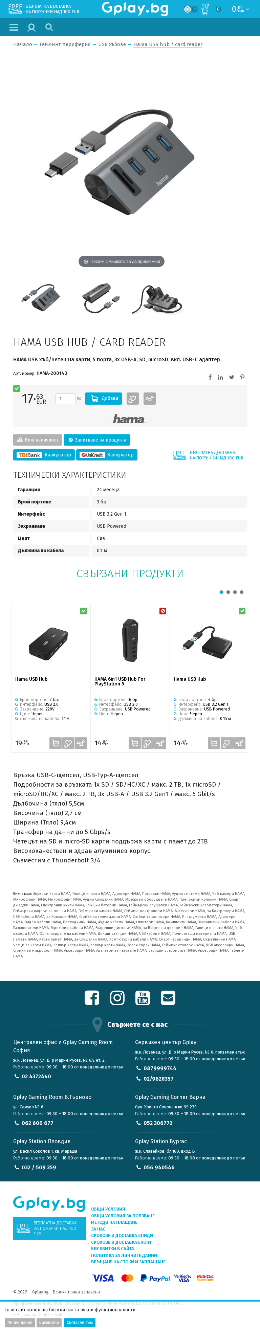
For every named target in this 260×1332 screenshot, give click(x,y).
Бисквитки (49, 1322)
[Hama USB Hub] (51, 641)
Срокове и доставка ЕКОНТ (121, 1242)
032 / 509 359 (39, 1167)
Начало (22, 44)
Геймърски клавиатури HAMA (206, 905)
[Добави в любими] (133, 398)
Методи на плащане (114, 1222)
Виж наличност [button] (41, 440)
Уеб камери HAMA (228, 893)
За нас (98, 1229)
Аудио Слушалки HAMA (103, 899)
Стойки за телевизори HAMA (105, 917)
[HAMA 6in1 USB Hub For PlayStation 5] (130, 641)
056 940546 (159, 1167)
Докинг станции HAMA (117, 933)
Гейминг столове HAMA (183, 945)
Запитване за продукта (100, 440)
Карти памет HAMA (55, 939)
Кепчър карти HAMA (70, 945)
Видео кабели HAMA (43, 922)
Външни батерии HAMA (106, 905)
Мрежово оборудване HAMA (151, 899)
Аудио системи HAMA (191, 893)
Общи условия (108, 1209)
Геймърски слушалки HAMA (153, 905)
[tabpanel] (51, 678)
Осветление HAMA (219, 939)
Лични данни (19, 1322)
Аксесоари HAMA (190, 911)
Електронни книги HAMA (62, 905)
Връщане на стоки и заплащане (128, 1261)
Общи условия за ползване (123, 1215)
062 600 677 (37, 1123)
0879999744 (160, 1068)
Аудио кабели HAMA (116, 922)
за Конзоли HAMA (61, 917)
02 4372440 (36, 1076)
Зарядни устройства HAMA (172, 950)
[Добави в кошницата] (55, 743)
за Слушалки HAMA (90, 939)
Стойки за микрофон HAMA (37, 950)
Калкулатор (57, 455)
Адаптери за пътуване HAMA (121, 950)
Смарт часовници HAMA (180, 939)
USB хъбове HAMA (154, 933)
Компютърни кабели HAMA (133, 939)
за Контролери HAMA (225, 911)
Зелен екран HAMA (143, 945)
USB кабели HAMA (28, 917)
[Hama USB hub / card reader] (41, 297)
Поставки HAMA (156, 893)
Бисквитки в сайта (112, 1248)
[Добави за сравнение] (150, 398)
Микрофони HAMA (29, 899)
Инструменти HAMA (199, 917)
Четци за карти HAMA (32, 945)
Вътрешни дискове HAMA (118, 928)
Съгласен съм (80, 1322)
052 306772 (158, 1123)
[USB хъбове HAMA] (130, 419)
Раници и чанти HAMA (91, 893)
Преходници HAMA (79, 922)
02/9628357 (159, 1079)
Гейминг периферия (65, 44)
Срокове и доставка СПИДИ (122, 1235)
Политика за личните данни (124, 1255)
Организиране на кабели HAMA (68, 933)
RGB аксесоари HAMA (225, 945)
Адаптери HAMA (126, 893)
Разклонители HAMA (31, 928)
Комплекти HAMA (181, 922)
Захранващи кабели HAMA (221, 922)
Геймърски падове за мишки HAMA (45, 911)
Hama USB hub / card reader (167, 44)
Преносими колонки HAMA (203, 899)
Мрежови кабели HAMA (72, 928)
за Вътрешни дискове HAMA (168, 928)
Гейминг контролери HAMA (148, 911)
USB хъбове (112, 44)
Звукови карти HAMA (51, 893)
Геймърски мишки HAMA (100, 911)
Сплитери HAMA (150, 922)
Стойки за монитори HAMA (156, 917)
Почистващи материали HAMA (199, 933)
